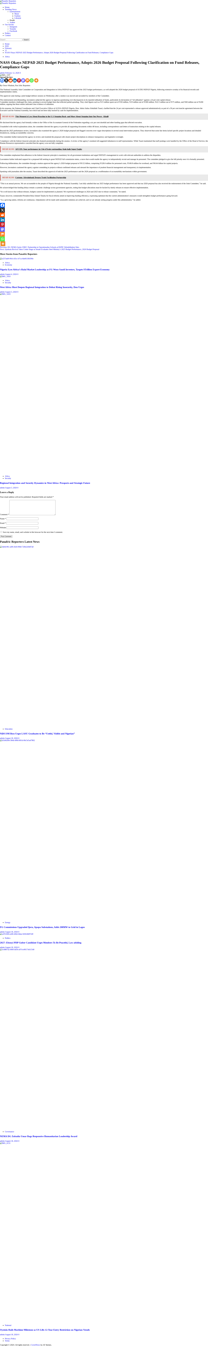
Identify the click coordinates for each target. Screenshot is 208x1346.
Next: (49, 249)
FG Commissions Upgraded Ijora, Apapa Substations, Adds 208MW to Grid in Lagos (42, 927)
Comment (4, 514)
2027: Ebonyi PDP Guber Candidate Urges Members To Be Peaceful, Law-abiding (40, 942)
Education (9, 729)
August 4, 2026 (11, 274)
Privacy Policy (10, 1339)
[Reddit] (10, 80)
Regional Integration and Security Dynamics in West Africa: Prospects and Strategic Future (45, 483)
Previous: (39, 247)
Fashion (17, 16)
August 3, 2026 (11, 292)
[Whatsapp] (31, 80)
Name (3, 519)
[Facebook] (2, 80)
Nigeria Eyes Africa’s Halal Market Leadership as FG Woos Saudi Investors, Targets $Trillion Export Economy (55, 269)
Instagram (13, 27)
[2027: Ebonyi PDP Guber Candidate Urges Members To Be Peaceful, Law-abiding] (16, 934)
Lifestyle (17, 18)
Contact (8, 35)
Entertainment (15, 12)
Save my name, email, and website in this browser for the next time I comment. (33, 532)
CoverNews (35, 1345)
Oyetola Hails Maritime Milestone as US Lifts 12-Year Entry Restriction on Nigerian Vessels (45, 1330)
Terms (7, 1341)
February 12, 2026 (12, 73)
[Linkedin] (15, 80)
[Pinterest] (19, 80)
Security (8, 283)
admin (2, 73)
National (8, 1325)
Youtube (13, 29)
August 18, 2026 (11, 738)
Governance (9, 1132)
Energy (7, 922)
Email (3, 523)
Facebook (13, 31)
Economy (8, 265)
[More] (36, 80)
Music (16, 14)
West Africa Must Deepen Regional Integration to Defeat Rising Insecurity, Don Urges (42, 287)
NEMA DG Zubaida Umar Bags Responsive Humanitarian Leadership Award (38, 1136)
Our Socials (9, 25)
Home (7, 7)
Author (12, 22)
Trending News (11, 9)
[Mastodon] (23, 80)
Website (3, 528)
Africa (7, 57)
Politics (7, 33)
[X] (6, 80)
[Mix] (27, 80)
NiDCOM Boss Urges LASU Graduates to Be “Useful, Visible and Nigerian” (37, 733)
